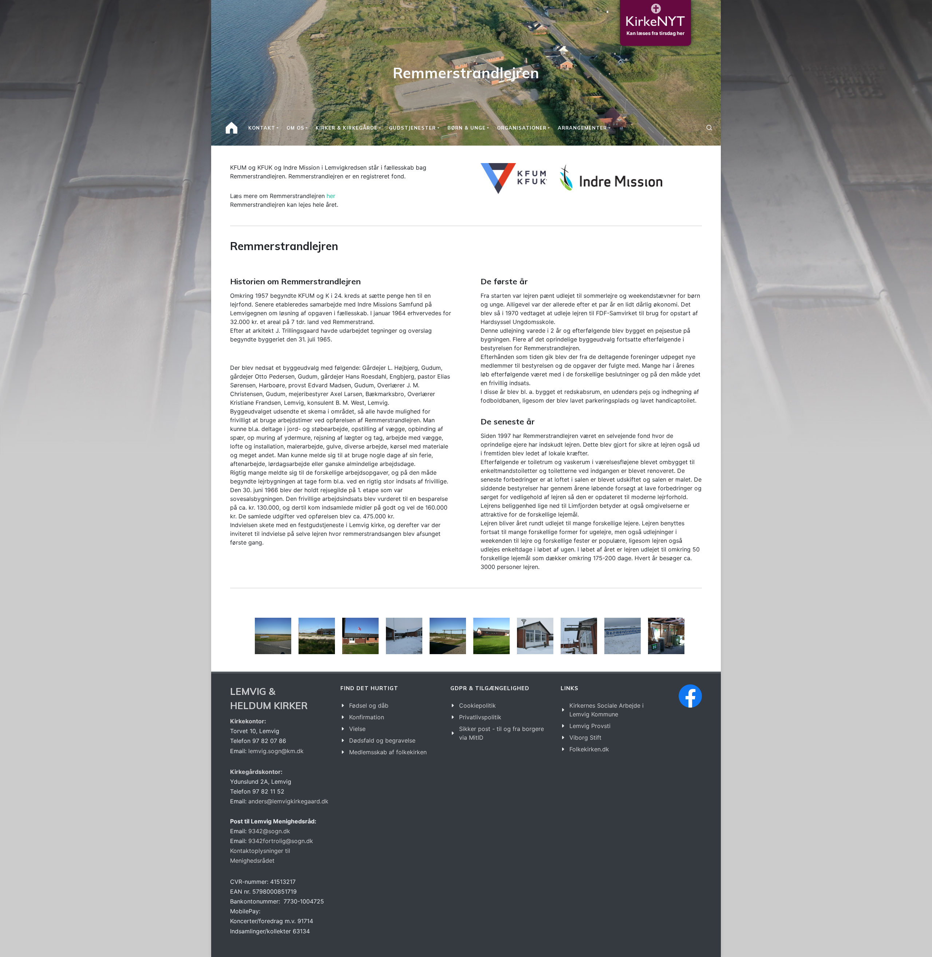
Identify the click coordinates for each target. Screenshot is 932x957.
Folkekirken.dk (589, 749)
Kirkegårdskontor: (256, 771)
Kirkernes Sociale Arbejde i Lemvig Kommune (606, 710)
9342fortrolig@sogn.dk (280, 841)
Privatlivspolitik (480, 717)
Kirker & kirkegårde (347, 128)
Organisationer (521, 128)
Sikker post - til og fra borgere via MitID (501, 733)
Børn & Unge (466, 128)
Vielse (357, 728)
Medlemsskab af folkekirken (388, 752)
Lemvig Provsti (590, 725)
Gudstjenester (412, 128)
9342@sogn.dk (269, 831)
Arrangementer (582, 128)
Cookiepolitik (477, 705)
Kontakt (261, 128)
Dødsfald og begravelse (382, 740)
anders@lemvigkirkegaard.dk (287, 801)
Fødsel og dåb (368, 705)
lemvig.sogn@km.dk (276, 751)
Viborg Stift (585, 737)
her (331, 195)
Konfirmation (366, 717)
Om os (295, 128)
